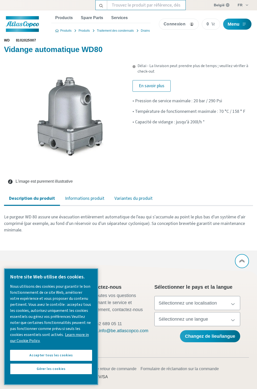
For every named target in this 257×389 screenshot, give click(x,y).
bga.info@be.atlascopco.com (119, 330)
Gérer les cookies (51, 369)
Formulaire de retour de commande (105, 369)
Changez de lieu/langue (210, 336)
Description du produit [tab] (32, 198)
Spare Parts (92, 18)
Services (119, 18)
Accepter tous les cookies (51, 355)
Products (64, 18)
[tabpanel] (128, 223)
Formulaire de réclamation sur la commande (180, 369)
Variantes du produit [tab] (133, 198)
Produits (66, 30)
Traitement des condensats (115, 30)
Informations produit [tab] (84, 198)
